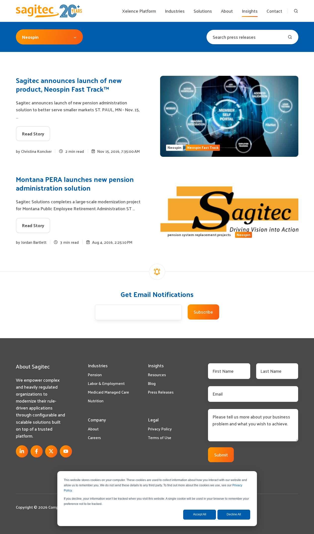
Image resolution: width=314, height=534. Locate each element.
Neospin (174, 148)
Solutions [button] (203, 11)
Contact (274, 11)
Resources (157, 374)
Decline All (234, 514)
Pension (95, 374)
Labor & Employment (106, 383)
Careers (94, 437)
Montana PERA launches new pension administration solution (75, 183)
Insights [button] (250, 11)
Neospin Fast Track (202, 148)
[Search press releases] (289, 37)
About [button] (227, 11)
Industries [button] (175, 11)
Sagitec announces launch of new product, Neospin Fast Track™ (69, 84)
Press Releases (161, 392)
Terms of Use (159, 437)
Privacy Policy (160, 428)
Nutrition (96, 400)
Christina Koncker (36, 151)
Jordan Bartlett (33, 242)
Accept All (199, 514)
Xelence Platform (139, 11)
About (93, 428)
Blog (152, 383)
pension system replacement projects (199, 235)
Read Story (33, 133)
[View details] (22, 451)
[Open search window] (295, 10)
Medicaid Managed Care (108, 392)
